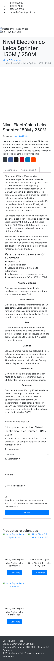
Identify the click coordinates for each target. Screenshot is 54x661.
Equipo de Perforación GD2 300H (19, 647)
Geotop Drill (9, 640)
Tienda (20, 640)
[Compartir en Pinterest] (22, 159)
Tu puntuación (13, 449)
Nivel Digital (23, 136)
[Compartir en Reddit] (33, 159)
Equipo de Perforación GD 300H (19, 644)
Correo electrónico (15, 485)
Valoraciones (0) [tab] (29, 170)
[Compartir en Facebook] (10, 159)
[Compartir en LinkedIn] (27, 159)
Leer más (15, 572)
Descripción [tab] (11, 170)
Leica (15, 136)
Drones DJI (43, 647)
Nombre (10, 474)
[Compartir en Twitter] (16, 159)
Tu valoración (12, 458)
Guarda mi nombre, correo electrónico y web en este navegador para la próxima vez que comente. (27, 503)
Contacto (7, 650)
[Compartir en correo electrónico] (5, 159)
